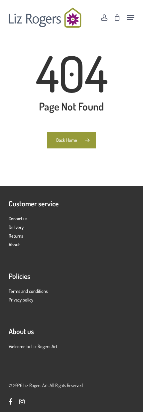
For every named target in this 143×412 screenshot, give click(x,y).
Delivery (16, 227)
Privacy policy (21, 300)
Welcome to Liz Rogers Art (33, 346)
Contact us (18, 218)
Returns (16, 236)
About (14, 244)
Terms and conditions (28, 291)
